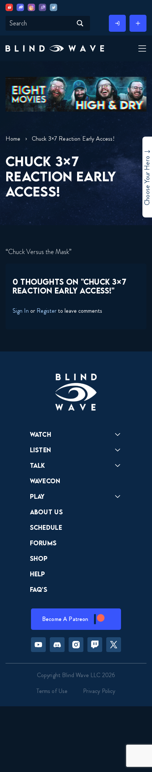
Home (13, 138)
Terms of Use (52, 691)
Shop (39, 558)
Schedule (46, 527)
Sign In (21, 310)
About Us (46, 512)
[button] (55, 48)
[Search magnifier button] (80, 23)
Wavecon (45, 481)
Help (37, 574)
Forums (43, 543)
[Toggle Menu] (141, 49)
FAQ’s (39, 589)
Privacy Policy (99, 691)
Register (46, 310)
